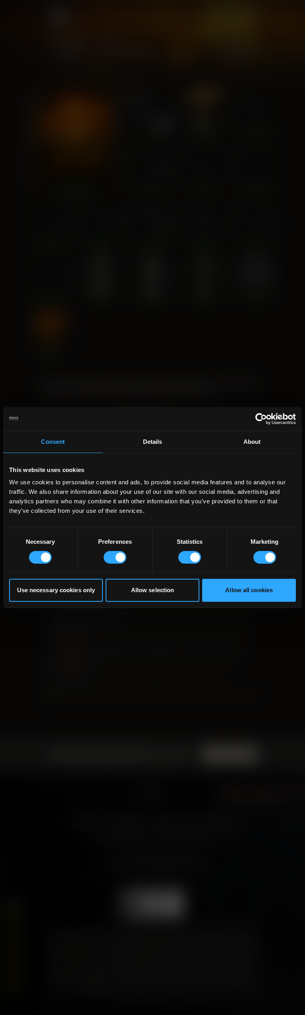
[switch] (115, 557)
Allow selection (152, 590)
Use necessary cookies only (56, 590)
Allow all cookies (249, 590)
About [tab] (252, 441)
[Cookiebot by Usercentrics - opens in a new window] (261, 419)
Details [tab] (152, 441)
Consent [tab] (53, 441)
